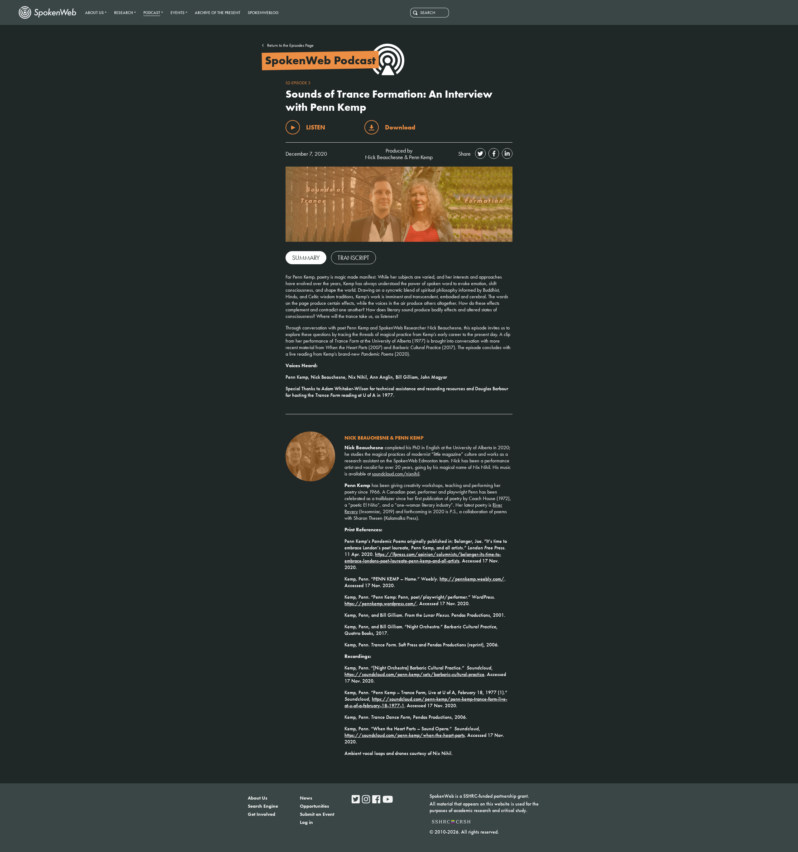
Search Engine (263, 806)
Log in (306, 822)
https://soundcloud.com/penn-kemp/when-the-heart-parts (404, 735)
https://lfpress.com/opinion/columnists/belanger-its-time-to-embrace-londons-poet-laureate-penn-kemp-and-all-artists (422, 557)
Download (400, 127)
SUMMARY (306, 258)
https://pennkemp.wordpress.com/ (380, 603)
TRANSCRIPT (353, 258)
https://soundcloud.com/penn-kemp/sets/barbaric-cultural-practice (414, 674)
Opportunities (314, 806)
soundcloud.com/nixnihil (395, 473)
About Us (257, 798)
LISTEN (315, 127)
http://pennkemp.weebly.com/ (472, 579)
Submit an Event (317, 814)
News (306, 798)
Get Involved (261, 814)
